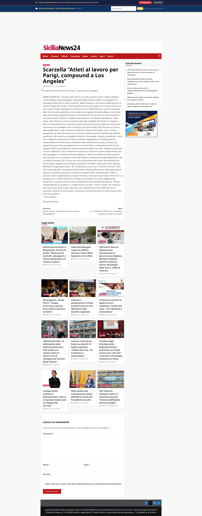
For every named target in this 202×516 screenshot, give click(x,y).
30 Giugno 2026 (113, 405)
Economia (75, 56)
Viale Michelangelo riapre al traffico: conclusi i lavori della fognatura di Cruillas (82, 251)
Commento (48, 434)
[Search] (159, 56)
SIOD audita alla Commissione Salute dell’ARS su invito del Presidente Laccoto (81, 395)
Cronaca (54, 56)
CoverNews (140, 512)
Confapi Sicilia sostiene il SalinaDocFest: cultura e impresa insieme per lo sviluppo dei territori (54, 398)
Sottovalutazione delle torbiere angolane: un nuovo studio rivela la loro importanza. (143, 81)
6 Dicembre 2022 (60, 86)
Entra (140, 8)
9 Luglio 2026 (112, 314)
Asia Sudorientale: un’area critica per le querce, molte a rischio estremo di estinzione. (143, 72)
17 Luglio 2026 (57, 314)
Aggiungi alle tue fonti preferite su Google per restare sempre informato (68, 2)
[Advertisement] (101, 27)
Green (85, 56)
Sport (102, 56)
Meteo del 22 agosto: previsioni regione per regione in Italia (143, 98)
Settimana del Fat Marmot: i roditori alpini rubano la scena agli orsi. (141, 105)
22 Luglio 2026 (113, 273)
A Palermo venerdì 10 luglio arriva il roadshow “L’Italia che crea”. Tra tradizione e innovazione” (110, 306)
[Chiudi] (165, 2)
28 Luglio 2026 (85, 259)
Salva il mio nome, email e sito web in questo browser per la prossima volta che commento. (83, 484)
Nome (46, 465)
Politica (64, 56)
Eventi (110, 56)
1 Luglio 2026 (84, 403)
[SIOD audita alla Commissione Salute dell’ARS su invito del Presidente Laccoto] (82, 379)
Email (87, 465)
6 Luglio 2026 (84, 359)
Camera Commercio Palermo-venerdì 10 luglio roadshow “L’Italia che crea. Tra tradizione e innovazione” (82, 348)
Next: (106, 211)
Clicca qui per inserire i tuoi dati (153, 8)
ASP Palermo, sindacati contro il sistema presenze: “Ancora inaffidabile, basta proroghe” (110, 397)
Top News (46, 65)
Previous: (61, 211)
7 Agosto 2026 (56, 265)
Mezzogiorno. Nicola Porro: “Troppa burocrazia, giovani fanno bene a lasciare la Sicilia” (54, 306)
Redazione (49, 86)
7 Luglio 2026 (56, 364)
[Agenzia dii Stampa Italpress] (141, 124)
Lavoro (94, 56)
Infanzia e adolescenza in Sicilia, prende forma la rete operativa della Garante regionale (82, 306)
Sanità (73, 385)
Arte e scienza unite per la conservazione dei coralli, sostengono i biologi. (142, 90)
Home (45, 56)
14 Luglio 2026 (85, 314)
